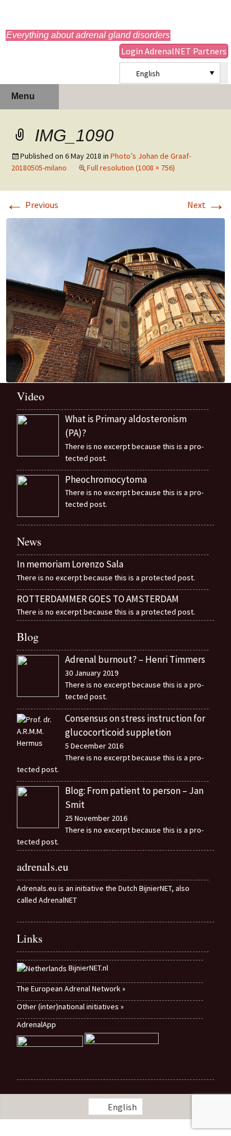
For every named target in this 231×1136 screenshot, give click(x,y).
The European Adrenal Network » (71, 988)
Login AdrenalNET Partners (174, 51)
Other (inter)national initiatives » (70, 1006)
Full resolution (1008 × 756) (131, 168)
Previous (32, 204)
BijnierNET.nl (88, 968)
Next (206, 204)
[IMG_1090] (115, 298)
